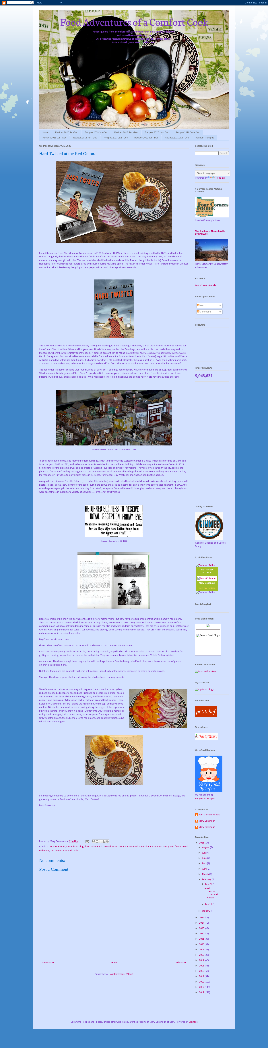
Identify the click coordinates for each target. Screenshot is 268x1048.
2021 (202, 939)
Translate (220, 178)
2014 (202, 976)
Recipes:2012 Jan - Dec (146, 137)
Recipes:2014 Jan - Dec (85, 137)
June (204, 858)
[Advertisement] (212, 442)
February (207, 879)
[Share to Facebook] (104, 841)
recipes (211, 588)
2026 (202, 843)
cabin (69, 846)
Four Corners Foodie (206, 285)
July (204, 853)
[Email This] (93, 841)
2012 (202, 987)
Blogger (193, 1022)
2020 (202, 944)
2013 (202, 982)
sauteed (67, 850)
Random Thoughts (204, 137)
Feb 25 (209, 884)
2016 (202, 965)
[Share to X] (100, 841)
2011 (202, 992)
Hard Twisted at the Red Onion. (211, 893)
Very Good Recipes (205, 798)
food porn (90, 846)
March (205, 874)
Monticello (134, 846)
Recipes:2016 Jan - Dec (187, 132)
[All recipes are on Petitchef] (206, 716)
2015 (202, 971)
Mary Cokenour (120, 846)
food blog (78, 846)
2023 (202, 928)
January (206, 911)
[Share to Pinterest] (107, 841)
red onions (56, 850)
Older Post (180, 962)
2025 (202, 917)
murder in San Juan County (155, 846)
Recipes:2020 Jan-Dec (66, 132)
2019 (202, 949)
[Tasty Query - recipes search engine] (206, 739)
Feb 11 (209, 904)
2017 (202, 960)
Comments (205, 311)
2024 (202, 923)
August (206, 847)
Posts (202, 305)
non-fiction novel (179, 846)
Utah (75, 850)
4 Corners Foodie (56, 846)
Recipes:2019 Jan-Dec (96, 132)
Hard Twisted (104, 846)
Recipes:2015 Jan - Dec (54, 137)
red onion (44, 850)
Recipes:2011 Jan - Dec (177, 137)
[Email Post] (86, 841)
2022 (202, 933)
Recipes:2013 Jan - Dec (116, 137)
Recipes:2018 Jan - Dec (126, 132)
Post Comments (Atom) (121, 974)
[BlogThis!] (97, 841)
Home (45, 132)
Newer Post (48, 962)
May (204, 863)
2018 (202, 955)
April (204, 869)
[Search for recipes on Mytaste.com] (204, 689)
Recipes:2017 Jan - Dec (157, 132)
